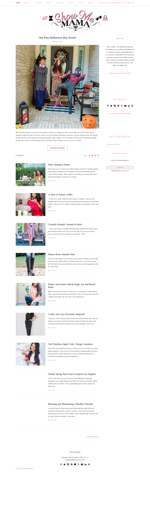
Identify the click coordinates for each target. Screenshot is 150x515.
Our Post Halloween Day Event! (57, 38)
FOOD (79, 3)
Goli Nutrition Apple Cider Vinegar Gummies (72, 345)
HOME (18, 3)
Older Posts (92, 437)
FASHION (38, 3)
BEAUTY (27, 3)
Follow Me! (86, 458)
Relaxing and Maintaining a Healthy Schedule (72, 405)
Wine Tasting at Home (60, 165)
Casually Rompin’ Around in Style (66, 225)
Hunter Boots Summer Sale (62, 255)
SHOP (47, 3)
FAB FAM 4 (59, 3)
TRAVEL (89, 3)
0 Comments (19, 156)
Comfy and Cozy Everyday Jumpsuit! (67, 315)
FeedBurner (124, 200)
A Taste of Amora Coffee (61, 195)
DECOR (69, 3)
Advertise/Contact (104, 3)
